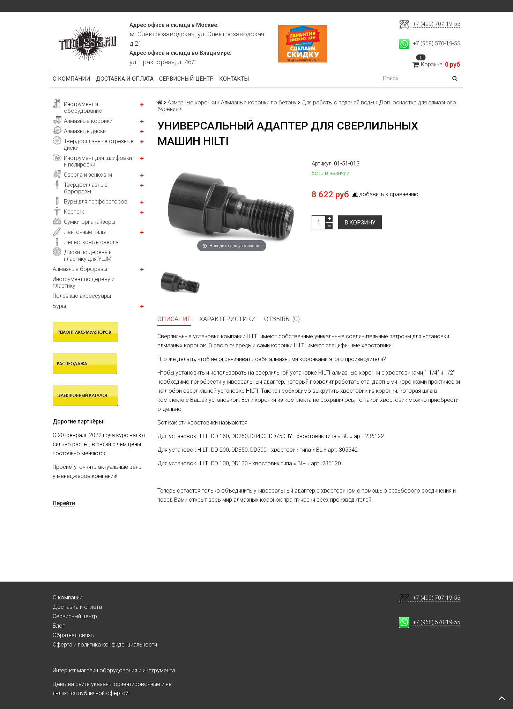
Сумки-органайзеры (89, 222)
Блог (59, 625)
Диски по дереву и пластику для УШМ (88, 255)
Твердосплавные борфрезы (85, 188)
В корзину (360, 222)
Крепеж (74, 211)
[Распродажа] (85, 363)
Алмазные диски (85, 131)
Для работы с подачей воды (338, 102)
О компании (71, 78)
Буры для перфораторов (95, 201)
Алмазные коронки (88, 121)
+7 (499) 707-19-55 (436, 24)
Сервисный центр (186, 78)
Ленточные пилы (85, 232)
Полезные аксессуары (82, 296)
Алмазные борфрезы (80, 269)
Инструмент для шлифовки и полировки (98, 161)
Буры (59, 306)
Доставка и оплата (125, 78)
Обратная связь (73, 635)
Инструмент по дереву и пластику (83, 282)
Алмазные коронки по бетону (259, 102)
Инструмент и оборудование (83, 107)
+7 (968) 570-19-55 (436, 43)
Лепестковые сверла (91, 242)
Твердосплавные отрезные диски (99, 144)
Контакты (234, 78)
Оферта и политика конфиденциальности (105, 644)
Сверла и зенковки (88, 174)
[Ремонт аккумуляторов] (85, 331)
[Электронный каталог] (85, 395)
